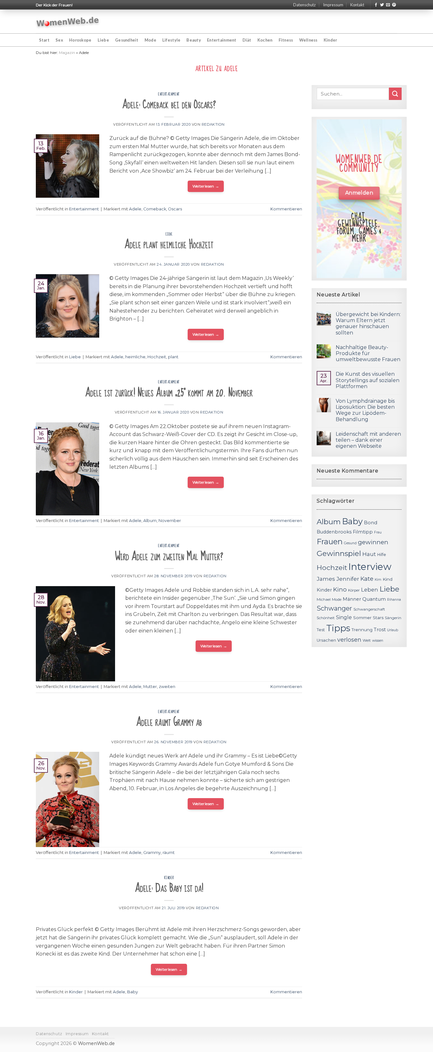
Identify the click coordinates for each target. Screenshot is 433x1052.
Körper (354, 590)
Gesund (350, 543)
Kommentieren (286, 209)
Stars (378, 617)
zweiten (167, 686)
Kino (340, 589)
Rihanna (394, 600)
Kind (387, 579)
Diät (246, 40)
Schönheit (326, 618)
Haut (369, 554)
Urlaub (392, 630)
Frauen (330, 541)
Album (150, 520)
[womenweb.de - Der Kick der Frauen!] (68, 21)
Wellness (308, 40)
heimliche (135, 356)
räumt (169, 852)
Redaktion (213, 124)
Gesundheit (127, 40)
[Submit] (395, 94)
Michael (324, 599)
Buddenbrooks (334, 532)
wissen (377, 640)
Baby (132, 991)
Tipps (338, 628)
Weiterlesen (205, 186)
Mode (150, 40)
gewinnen (373, 542)
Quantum (374, 599)
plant (173, 356)
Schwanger (334, 608)
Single (344, 617)
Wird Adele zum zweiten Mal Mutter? (169, 556)
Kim (378, 580)
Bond (370, 522)
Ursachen (326, 640)
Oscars (175, 209)
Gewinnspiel (339, 553)
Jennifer (347, 578)
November (169, 520)
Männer (352, 599)
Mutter (150, 686)
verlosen (349, 639)
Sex (59, 40)
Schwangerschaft (369, 609)
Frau (378, 532)
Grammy (152, 852)
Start (44, 40)
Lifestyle (171, 40)
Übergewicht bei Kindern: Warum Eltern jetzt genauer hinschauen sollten (368, 323)
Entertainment (221, 40)
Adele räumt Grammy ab (169, 722)
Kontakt (357, 4)
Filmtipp (363, 532)
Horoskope (80, 40)
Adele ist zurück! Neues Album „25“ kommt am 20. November (169, 393)
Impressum (333, 4)
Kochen (265, 40)
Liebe (103, 40)
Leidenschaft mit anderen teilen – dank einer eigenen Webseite (368, 440)
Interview (369, 566)
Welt (367, 640)
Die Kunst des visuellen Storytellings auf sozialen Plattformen (367, 380)
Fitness (286, 40)
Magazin (67, 52)
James (326, 578)
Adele (135, 209)
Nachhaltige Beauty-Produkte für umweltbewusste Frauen (368, 353)
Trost (380, 629)
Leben (369, 589)
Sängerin (393, 618)
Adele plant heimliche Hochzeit (169, 245)
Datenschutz (304, 4)
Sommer (362, 617)
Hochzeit (156, 356)
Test (321, 629)
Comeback (154, 209)
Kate (366, 578)
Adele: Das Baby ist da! (169, 888)
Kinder (330, 40)
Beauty (193, 40)
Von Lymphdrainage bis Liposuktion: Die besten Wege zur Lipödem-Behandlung (365, 410)
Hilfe (381, 554)
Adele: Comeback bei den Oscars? (169, 105)
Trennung (362, 629)
